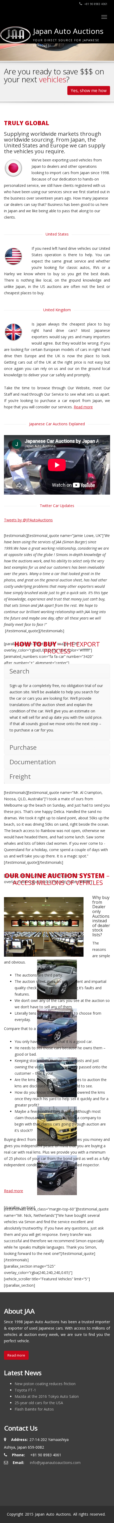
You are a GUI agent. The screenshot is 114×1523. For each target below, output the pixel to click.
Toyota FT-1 (25, 1390)
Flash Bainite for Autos (34, 1409)
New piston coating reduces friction (45, 1383)
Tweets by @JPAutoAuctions (28, 519)
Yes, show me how (89, 90)
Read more (83, 406)
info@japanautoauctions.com (55, 1462)
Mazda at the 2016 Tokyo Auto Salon (47, 1396)
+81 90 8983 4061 (95, 4)
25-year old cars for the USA (39, 1402)
